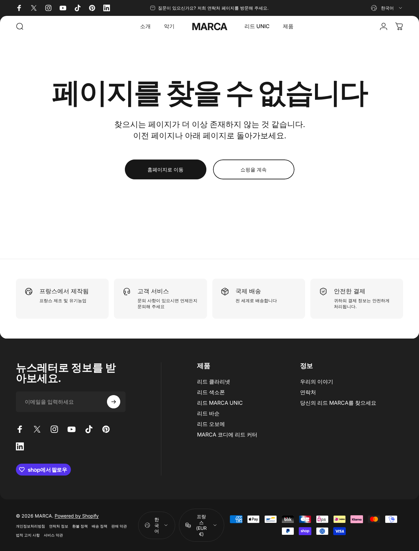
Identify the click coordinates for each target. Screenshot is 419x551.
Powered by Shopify (77, 516)
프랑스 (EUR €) (201, 525)
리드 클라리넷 (213, 381)
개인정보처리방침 (30, 526)
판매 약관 (119, 526)
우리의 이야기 (316, 381)
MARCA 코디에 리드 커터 (227, 434)
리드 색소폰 (211, 392)
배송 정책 (99, 526)
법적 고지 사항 (28, 535)
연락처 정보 (58, 526)
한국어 (156, 525)
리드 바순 (208, 413)
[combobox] (387, 8)
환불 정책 (80, 526)
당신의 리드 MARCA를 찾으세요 (338, 402)
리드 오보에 (211, 424)
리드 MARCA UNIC (220, 402)
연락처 (308, 392)
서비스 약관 (53, 535)
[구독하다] (113, 401)
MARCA (210, 26)
